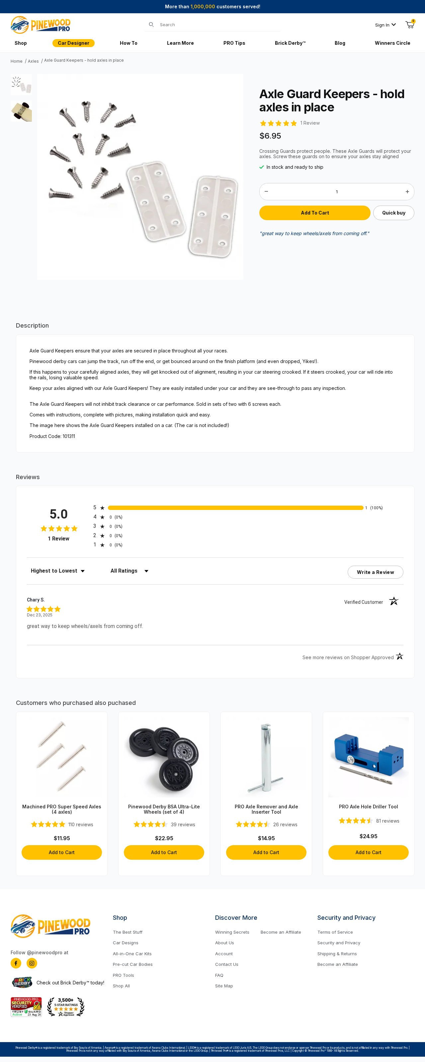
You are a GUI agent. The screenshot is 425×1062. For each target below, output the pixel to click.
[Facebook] (16, 963)
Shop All (121, 985)
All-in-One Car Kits (132, 953)
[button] (21, 84)
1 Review (310, 123)
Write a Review (375, 572)
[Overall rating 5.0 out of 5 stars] (278, 122)
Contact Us (226, 964)
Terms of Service (335, 932)
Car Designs (125, 942)
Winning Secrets (232, 932)
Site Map (224, 985)
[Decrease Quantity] (266, 191)
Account (224, 953)
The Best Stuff (127, 932)
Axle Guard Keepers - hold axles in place (84, 60)
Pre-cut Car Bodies (133, 964)
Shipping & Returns (337, 953)
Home (17, 61)
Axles (33, 61)
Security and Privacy (338, 942)
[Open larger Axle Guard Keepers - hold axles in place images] (140, 176)
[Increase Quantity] (407, 191)
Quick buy (393, 213)
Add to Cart (62, 852)
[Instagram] (32, 963)
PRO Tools (123, 975)
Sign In (382, 25)
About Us (224, 942)
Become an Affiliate (281, 932)
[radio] (228, 507)
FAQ (219, 975)
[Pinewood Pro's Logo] (40, 24)
